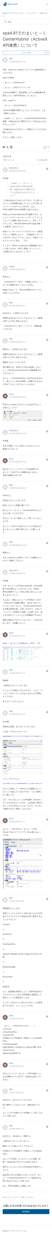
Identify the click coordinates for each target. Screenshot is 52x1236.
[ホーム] (11, 6)
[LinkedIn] (11, 147)
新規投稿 (26, 1211)
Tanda (11, 266)
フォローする (26, 53)
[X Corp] (7, 147)
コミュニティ (31, 13)
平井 (11, 59)
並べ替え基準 (42, 160)
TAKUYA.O (13, 168)
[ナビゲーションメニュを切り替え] (47, 4)
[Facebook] (4, 147)
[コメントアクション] (47, 169)
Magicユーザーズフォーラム (13, 13)
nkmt (11, 394)
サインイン (7, 1197)
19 (48, 147)
